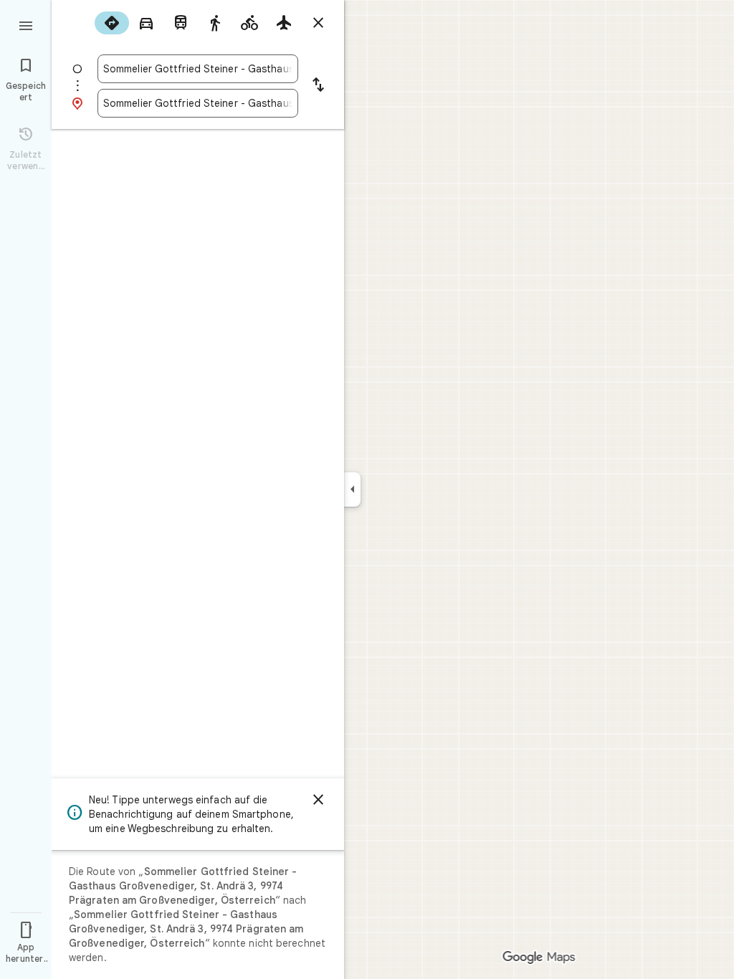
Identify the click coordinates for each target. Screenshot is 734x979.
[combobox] (197, 68)
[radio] (112, 23)
